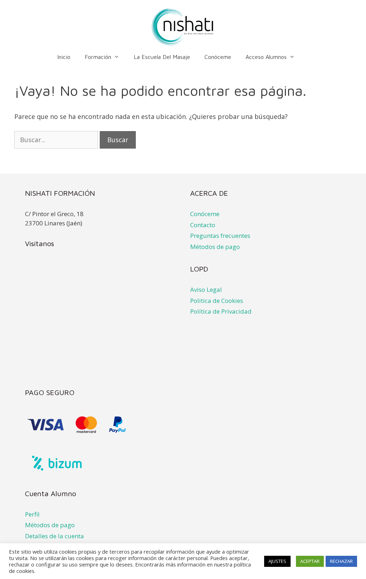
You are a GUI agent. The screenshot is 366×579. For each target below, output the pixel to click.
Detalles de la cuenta (54, 536)
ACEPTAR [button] (310, 561)
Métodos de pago (215, 247)
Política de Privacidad (221, 311)
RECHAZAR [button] (341, 561)
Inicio (63, 57)
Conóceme (217, 57)
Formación (98, 57)
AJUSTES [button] (277, 561)
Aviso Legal (206, 289)
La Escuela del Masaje (162, 57)
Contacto (202, 225)
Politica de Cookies (216, 300)
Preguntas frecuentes (220, 235)
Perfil (32, 514)
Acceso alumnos (266, 57)
